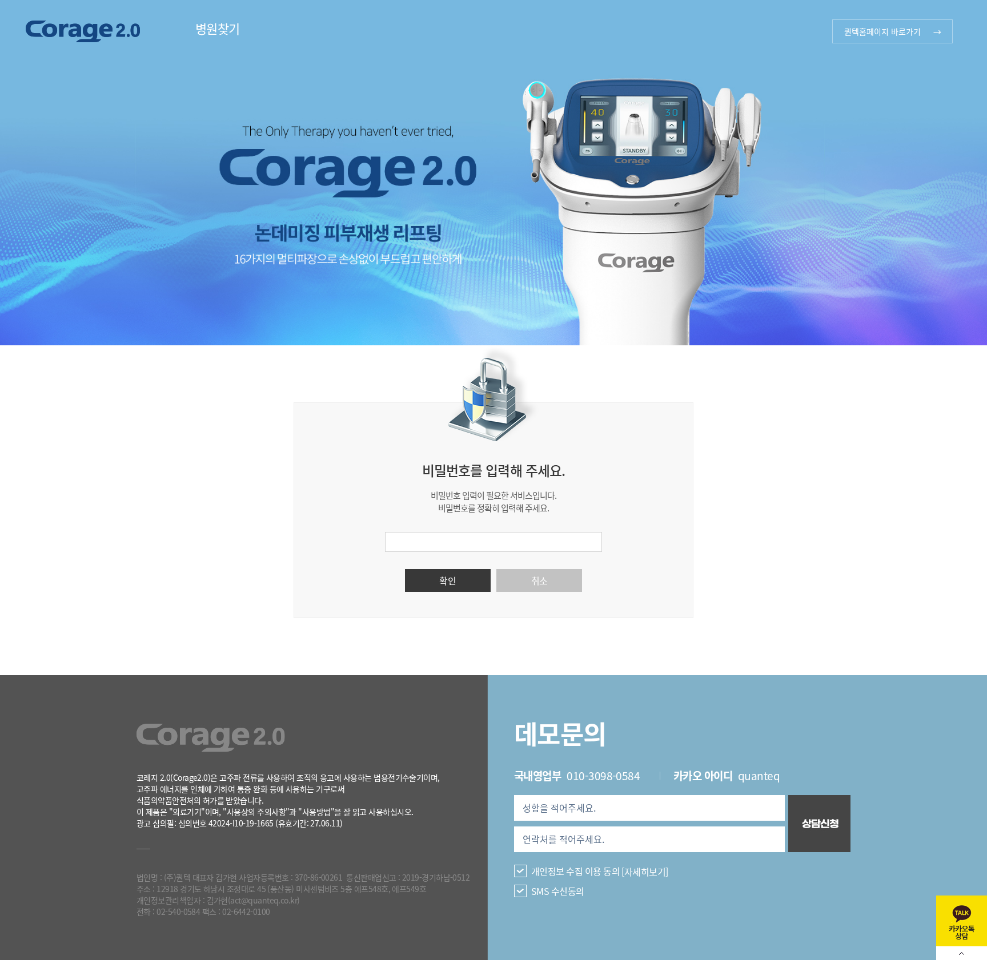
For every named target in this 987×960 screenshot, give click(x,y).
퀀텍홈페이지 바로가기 (882, 31)
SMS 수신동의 (557, 891)
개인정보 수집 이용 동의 (575, 871)
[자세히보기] (644, 871)
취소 (539, 580)
